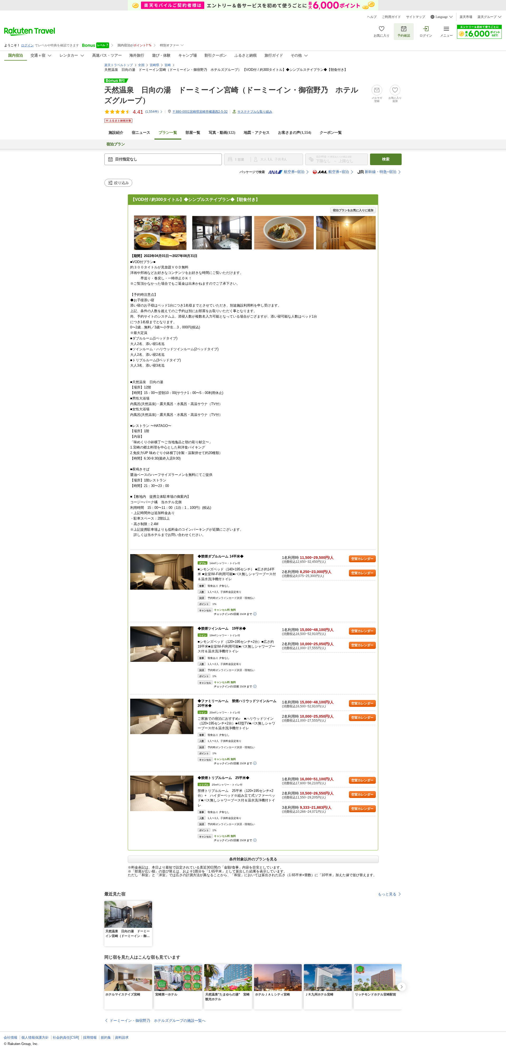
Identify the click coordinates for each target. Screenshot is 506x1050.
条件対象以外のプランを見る (253, 859)
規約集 (106, 1037)
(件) (152, 111)
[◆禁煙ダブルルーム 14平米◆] (161, 572)
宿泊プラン (115, 144)
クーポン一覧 (331, 133)
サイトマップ (415, 17)
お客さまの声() (294, 133)
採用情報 (90, 1037)
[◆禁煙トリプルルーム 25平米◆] (161, 793)
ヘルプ (372, 17)
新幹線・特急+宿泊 (380, 172)
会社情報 (10, 1037)
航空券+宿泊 (294, 172)
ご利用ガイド (391, 17)
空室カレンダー (362, 558)
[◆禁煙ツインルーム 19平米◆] (161, 644)
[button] (149, 904)
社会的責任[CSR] (66, 1037)
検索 (386, 159)
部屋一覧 (193, 133)
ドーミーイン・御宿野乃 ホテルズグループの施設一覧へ (158, 1020)
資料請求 (122, 1037)
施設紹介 (116, 133)
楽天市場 (466, 17)
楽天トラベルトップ (118, 65)
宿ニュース (141, 133)
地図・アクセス (257, 133)
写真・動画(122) (222, 133)
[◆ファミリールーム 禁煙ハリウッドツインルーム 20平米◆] (161, 716)
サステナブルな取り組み (254, 112)
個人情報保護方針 (35, 1037)
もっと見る (387, 894)
